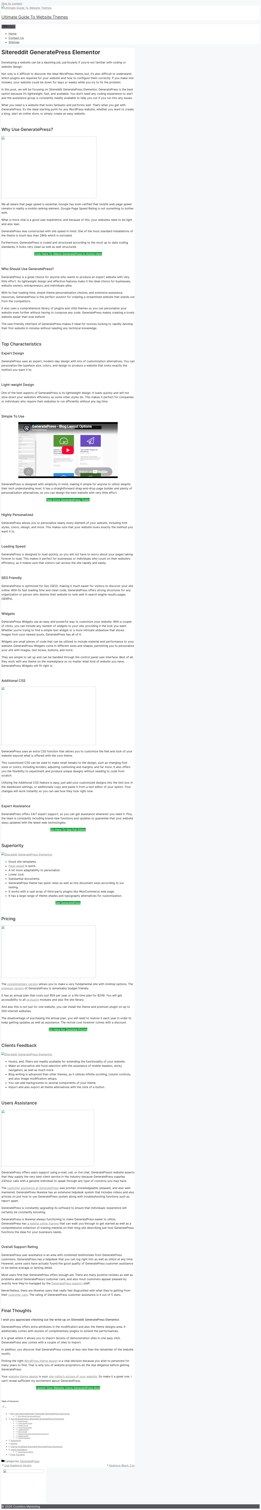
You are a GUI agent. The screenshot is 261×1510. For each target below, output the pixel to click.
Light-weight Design (25, 1423)
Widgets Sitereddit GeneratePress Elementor (33, 1434)
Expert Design (23, 1421)
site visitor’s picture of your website (73, 1376)
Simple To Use (23, 1425)
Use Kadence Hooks (17, 1465)
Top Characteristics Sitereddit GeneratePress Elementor (37, 1419)
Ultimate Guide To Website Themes (34, 17)
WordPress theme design (41, 1361)
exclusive (32, 999)
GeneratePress (29, 1461)
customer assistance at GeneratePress (33, 1188)
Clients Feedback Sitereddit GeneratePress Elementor (36, 1446)
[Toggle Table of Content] (4, 1407)
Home (13, 33)
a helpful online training (43, 1223)
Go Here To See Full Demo (68, 829)
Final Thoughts (17, 1454)
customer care (18, 1294)
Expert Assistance (24, 1438)
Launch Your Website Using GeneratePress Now (68, 1388)
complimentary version (22, 984)
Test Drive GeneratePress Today (68, 499)
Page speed (16, 866)
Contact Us (16, 38)
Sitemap (14, 42)
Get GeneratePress (68, 903)
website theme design (23, 1376)
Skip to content (11, 3)
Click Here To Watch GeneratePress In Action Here (68, 254)
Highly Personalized (25, 1427)
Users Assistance (19, 1449)
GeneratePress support (67, 1283)
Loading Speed (23, 1429)
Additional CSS (23, 1436)
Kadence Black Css (122, 1465)
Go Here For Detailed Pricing (68, 1029)
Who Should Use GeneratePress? (29, 1416)
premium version (12, 988)
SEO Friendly (22, 1432)
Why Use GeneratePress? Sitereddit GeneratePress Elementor (40, 1413)
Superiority (16, 1440)
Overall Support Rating (25, 1452)
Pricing (14, 1443)
